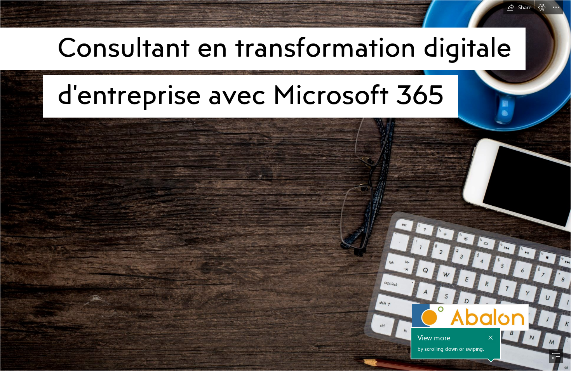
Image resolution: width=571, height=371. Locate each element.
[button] (518, 7)
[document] (285, 185)
